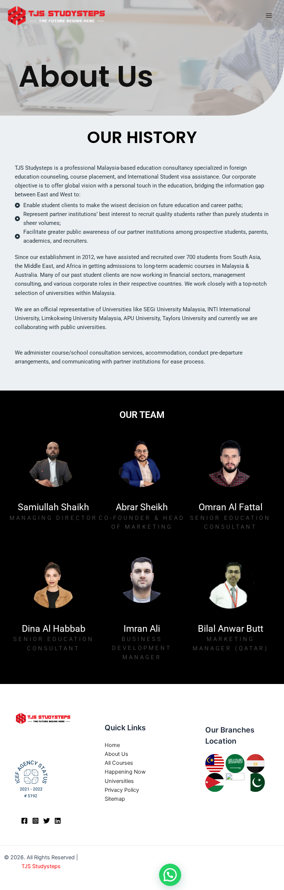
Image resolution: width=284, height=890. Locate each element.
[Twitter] (46, 820)
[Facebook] (24, 820)
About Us (116, 754)
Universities (119, 781)
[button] (170, 875)
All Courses (119, 763)
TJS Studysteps (41, 866)
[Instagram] (35, 820)
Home (112, 745)
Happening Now (125, 771)
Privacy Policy (122, 790)
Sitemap (115, 799)
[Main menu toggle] (269, 15)
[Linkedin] (57, 820)
